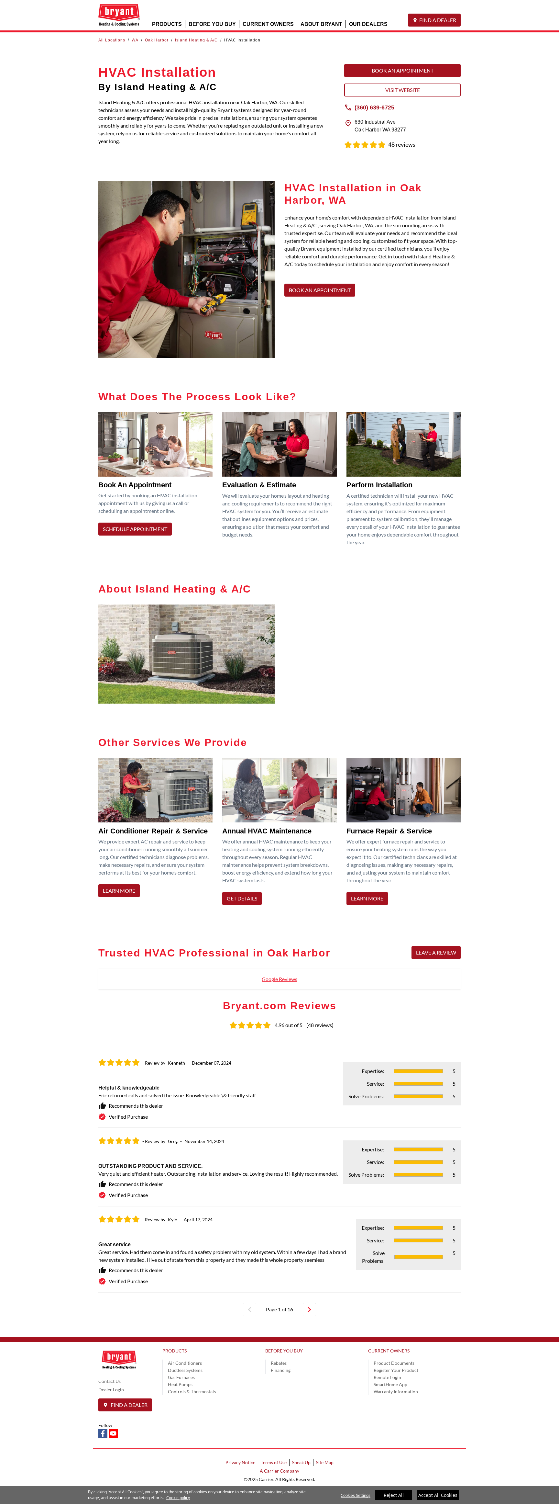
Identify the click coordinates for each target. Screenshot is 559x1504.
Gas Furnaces (181, 1377)
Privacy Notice (240, 1462)
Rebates (279, 1363)
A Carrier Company (279, 1471)
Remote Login (387, 1377)
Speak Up (301, 1462)
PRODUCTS (167, 24)
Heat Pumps (180, 1384)
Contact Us (109, 1381)
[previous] (249, 1309)
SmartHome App (390, 1384)
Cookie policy (178, 1497)
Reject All (394, 1495)
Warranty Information (396, 1391)
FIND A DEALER (437, 20)
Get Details (242, 898)
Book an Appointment (402, 70)
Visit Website (402, 90)
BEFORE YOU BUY (212, 24)
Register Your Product (396, 1370)
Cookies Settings (355, 1495)
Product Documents (394, 1363)
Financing (280, 1370)
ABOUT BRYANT (321, 24)
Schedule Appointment (135, 529)
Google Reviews (279, 979)
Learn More (119, 891)
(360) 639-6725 (374, 107)
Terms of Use (274, 1462)
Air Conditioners (185, 1363)
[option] (279, 1171)
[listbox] (279, 1171)
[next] (309, 1309)
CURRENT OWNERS (268, 24)
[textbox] (372, 245)
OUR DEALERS (368, 24)
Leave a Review (436, 952)
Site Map (325, 1462)
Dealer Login (111, 1389)
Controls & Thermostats (192, 1391)
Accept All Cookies (437, 1495)
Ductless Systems (185, 1370)
